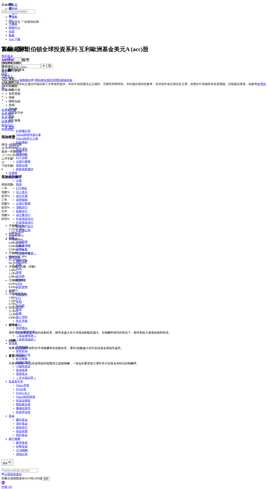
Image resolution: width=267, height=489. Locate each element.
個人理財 (22, 317)
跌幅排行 (22, 211)
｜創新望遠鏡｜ (26, 339)
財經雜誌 (22, 328)
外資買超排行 (24, 218)
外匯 (19, 313)
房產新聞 (22, 347)
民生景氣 (22, 320)
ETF (18, 298)
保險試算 (22, 454)
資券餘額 (22, 199)
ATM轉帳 (22, 450)
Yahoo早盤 (22, 385)
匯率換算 (22, 442)
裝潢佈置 (22, 370)
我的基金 (22, 435)
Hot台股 (21, 389)
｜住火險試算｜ (26, 377)
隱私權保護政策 (45, 80)
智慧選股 (22, 150)
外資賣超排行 (24, 222)
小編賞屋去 (23, 366)
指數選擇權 (23, 245)
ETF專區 (21, 188)
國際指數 (22, 260)
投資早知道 (23, 412)
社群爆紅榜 (23, 130)
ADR (19, 283)
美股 (19, 301)
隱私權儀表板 (63, 80)
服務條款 (25, 80)
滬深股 (20, 276)
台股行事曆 (23, 161)
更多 (5, 463)
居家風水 (22, 373)
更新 (46, 478)
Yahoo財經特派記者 (28, 134)
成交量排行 (23, 215)
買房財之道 (23, 354)
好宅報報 (22, 358)
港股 (19, 272)
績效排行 (22, 427)
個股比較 (22, 153)
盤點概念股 (23, 404)
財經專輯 (22, 142)
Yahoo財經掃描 (25, 396)
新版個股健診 (24, 169)
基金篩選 (22, 431)
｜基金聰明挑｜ (26, 335)
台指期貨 (22, 241)
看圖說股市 (23, 408)
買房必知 (22, 351)
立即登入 (7, 76)
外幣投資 (22, 446)
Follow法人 (23, 393)
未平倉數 (22, 249)
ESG (19, 324)
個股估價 (22, 165)
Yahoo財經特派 (25, 331)
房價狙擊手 (23, 362)
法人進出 (22, 192)
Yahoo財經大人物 (27, 138)
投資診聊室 (23, 400)
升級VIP (6, 486)
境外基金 (22, 423)
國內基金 (22, 419)
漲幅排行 (22, 207)
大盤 (19, 180)
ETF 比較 (22, 157)
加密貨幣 (22, 287)
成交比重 (22, 195)
